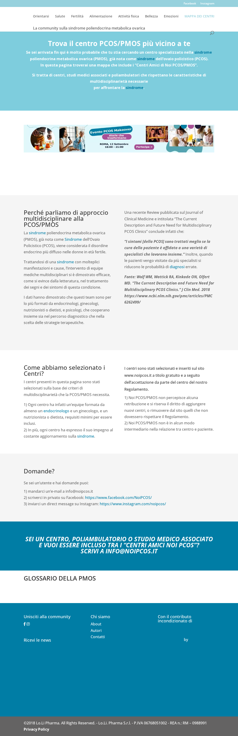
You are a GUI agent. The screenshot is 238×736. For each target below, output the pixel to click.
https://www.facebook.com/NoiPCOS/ (118, 497)
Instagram (207, 3)
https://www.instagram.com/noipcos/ (133, 503)
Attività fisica (128, 16)
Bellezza (151, 16)
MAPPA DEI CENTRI (199, 16)
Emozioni (171, 16)
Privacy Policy (36, 729)
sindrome (203, 52)
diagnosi (177, 266)
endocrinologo (56, 410)
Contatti (98, 636)
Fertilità (77, 16)
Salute (60, 16)
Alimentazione (100, 16)
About (96, 624)
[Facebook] (25, 624)
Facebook (190, 3)
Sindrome (73, 239)
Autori (96, 630)
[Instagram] (28, 624)
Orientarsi (41, 16)
